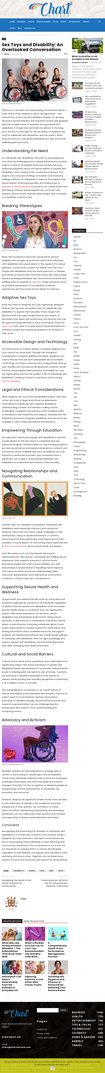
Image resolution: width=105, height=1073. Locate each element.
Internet (77, 380)
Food (76, 323)
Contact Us (29, 28)
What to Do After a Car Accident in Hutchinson (85, 58)
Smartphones (80, 462)
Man (76, 405)
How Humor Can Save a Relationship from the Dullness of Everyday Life (11, 983)
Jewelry (77, 384)
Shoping (77, 458)
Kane (6, 54)
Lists (76, 401)
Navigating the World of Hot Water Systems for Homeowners (17, 883)
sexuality (36, 281)
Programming (80, 450)
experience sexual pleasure (16, 186)
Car (74, 51)
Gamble (77, 335)
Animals (77, 236)
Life (11, 35)
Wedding (77, 495)
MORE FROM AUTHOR (34, 921)
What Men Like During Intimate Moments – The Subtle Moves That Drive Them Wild (12, 949)
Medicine (78, 413)
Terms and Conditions (47, 1037)
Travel (86, 22)
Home (4, 35)
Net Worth (78, 430)
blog (76, 245)
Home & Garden (44, 22)
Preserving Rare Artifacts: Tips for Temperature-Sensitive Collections (54, 883)
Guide (32, 871)
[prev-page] (3, 996)
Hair (75, 351)
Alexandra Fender (80, 62)
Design (77, 290)
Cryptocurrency (81, 282)
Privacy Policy (43, 1033)
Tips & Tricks (80, 483)
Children (77, 269)
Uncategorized (80, 491)
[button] (100, 21)
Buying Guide (80, 253)
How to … (78, 376)
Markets (77, 409)
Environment (79, 310)
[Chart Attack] (52, 9)
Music (63, 22)
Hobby (77, 364)
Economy (78, 298)
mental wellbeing (11, 381)
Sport (12, 28)
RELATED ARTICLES (12, 921)
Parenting (78, 434)
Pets (20, 28)
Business (21, 22)
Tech (76, 475)
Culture (77, 286)
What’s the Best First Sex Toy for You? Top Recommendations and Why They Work (34, 949)
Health (31, 22)
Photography (80, 442)
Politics (77, 446)
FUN (76, 331)
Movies (77, 417)
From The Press (81, 327)
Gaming (77, 339)
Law (75, 393)
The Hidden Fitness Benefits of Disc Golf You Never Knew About (94, 85)
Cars (76, 261)
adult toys (7, 326)
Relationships (80, 454)
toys (60, 871)
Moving (77, 421)
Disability (19, 871)
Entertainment (80, 306)
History (77, 360)
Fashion (77, 314)
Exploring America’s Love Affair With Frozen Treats (34, 980)
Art (75, 240)
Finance (77, 319)
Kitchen (77, 388)
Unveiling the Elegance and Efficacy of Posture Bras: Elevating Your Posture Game (57, 983)
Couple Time (79, 273)
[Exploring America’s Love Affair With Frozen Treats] (35, 967)
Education (78, 302)
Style (55, 22)
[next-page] (8, 996)
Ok (52, 1068)
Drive (76, 294)
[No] (101, 1065)
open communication (15, 546)
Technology (74, 22)
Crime (76, 277)
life (42, 871)
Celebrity (78, 265)
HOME (12, 22)
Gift (75, 343)
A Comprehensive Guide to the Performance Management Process (57, 949)
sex (51, 871)
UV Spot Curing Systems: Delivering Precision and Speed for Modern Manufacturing (93, 117)
